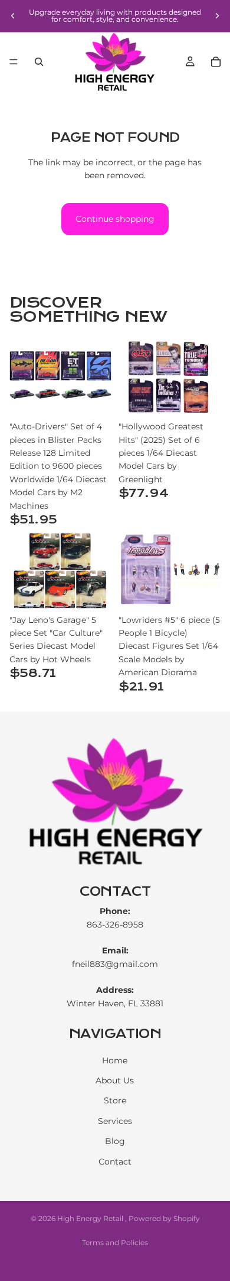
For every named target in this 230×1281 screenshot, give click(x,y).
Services (115, 1121)
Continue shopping (115, 219)
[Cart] (216, 62)
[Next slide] (217, 16)
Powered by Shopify (164, 1218)
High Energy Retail (91, 1218)
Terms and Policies (115, 1242)
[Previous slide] (13, 16)
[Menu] (13, 61)
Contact (115, 1161)
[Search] (39, 62)
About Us (115, 1080)
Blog (115, 1141)
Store (115, 1101)
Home (114, 1060)
